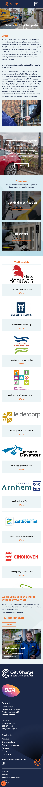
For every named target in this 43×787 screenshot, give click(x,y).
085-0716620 (7, 726)
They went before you (10, 745)
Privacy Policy (6, 771)
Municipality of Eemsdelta (22, 360)
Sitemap (4, 780)
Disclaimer (5, 774)
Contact (5, 751)
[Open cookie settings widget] (3, 783)
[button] (36, 4)
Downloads (6, 754)
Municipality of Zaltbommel (21, 536)
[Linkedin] (3, 763)
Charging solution (9, 742)
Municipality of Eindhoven (21, 571)
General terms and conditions (11, 777)
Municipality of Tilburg (21, 324)
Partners (5, 748)
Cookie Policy (6, 783)
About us (5, 739)
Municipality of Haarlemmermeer (22, 395)
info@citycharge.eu (9, 729)
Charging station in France (21, 289)
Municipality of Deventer (21, 466)
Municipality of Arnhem (21, 501)
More (21, 293)
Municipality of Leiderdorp (21, 430)
